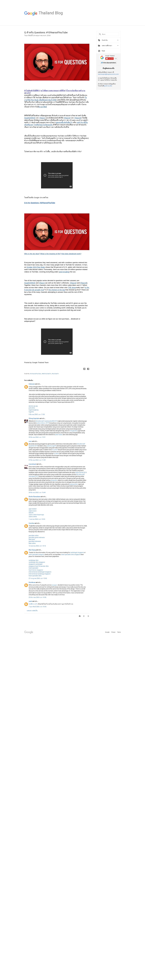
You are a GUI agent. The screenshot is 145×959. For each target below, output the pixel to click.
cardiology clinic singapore (37, 562)
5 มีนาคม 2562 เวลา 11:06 (37, 414)
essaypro (55, 585)
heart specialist (33, 568)
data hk (31, 512)
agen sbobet (32, 509)
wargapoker (73, 431)
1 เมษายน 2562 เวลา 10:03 (37, 519)
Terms (119, 632)
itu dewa (56, 453)
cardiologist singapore (77, 552)
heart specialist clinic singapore (71, 554)
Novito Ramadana (35, 496)
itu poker (55, 449)
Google (107, 632)
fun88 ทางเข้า (33, 604)
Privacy (113, 632)
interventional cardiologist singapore (40, 572)
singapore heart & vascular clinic (39, 566)
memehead (32, 464)
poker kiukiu (58, 434)
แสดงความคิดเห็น (32, 610)
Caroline (32, 523)
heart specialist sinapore (36, 554)
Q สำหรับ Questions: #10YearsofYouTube (46, 32)
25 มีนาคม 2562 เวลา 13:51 (37, 437)
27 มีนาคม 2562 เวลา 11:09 (37, 460)
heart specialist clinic (35, 575)
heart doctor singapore (36, 570)
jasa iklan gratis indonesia (37, 537)
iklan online (32, 543)
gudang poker (73, 484)
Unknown (32, 384)
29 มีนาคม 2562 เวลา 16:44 (37, 492)
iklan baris (32, 539)
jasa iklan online (33, 535)
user (30, 441)
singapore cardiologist (35, 564)
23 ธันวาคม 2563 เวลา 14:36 (37, 597)
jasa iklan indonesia (35, 541)
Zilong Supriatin (34, 418)
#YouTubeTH (55, 373)
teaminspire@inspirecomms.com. (108, 74)
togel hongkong (33, 410)
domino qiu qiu (33, 406)
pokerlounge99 (51, 446)
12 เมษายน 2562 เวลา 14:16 (37, 546)
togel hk (31, 412)
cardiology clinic (33, 560)
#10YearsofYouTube (35, 373)
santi (30, 601)
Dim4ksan (32, 582)
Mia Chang (32, 550)
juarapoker (54, 480)
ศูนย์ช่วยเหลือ (108, 86)
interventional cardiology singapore (40, 574)
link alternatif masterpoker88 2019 (46, 421)
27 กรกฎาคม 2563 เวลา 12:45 (38, 578)
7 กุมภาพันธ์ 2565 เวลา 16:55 (37, 606)
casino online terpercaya (36, 514)
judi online (32, 408)
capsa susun (32, 511)
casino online (33, 516)
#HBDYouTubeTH (46, 373)
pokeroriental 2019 (81, 472)
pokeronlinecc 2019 (43, 423)
